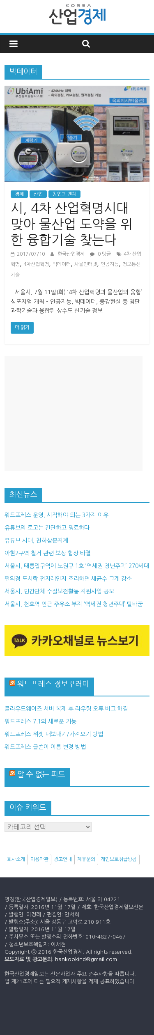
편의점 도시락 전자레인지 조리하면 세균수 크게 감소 (68, 579)
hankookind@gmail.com (86, 959)
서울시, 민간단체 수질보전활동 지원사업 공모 (59, 591)
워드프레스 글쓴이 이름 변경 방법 (45, 747)
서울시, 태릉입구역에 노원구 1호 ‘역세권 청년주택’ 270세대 (77, 566)
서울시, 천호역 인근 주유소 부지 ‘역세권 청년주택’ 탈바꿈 (74, 604)
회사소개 (16, 859)
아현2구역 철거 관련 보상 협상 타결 (48, 553)
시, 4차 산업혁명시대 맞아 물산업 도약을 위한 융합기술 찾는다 (72, 224)
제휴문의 (86, 859)
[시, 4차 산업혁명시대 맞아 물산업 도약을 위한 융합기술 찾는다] (77, 90)
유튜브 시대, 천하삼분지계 (36, 540)
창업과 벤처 (64, 194)
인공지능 (110, 264)
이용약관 (39, 859)
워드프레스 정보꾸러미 (53, 684)
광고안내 (63, 859)
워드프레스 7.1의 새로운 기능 (40, 721)
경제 (19, 194)
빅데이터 (62, 264)
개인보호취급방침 (119, 859)
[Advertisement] (74, 413)
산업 (38, 194)
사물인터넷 (85, 264)
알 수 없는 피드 (41, 774)
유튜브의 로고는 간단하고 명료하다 (47, 528)
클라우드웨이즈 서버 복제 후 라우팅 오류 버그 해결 (66, 709)
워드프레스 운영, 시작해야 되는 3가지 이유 (56, 515)
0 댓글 (104, 254)
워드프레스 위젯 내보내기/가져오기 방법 (54, 734)
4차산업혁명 (36, 264)
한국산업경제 (71, 254)
